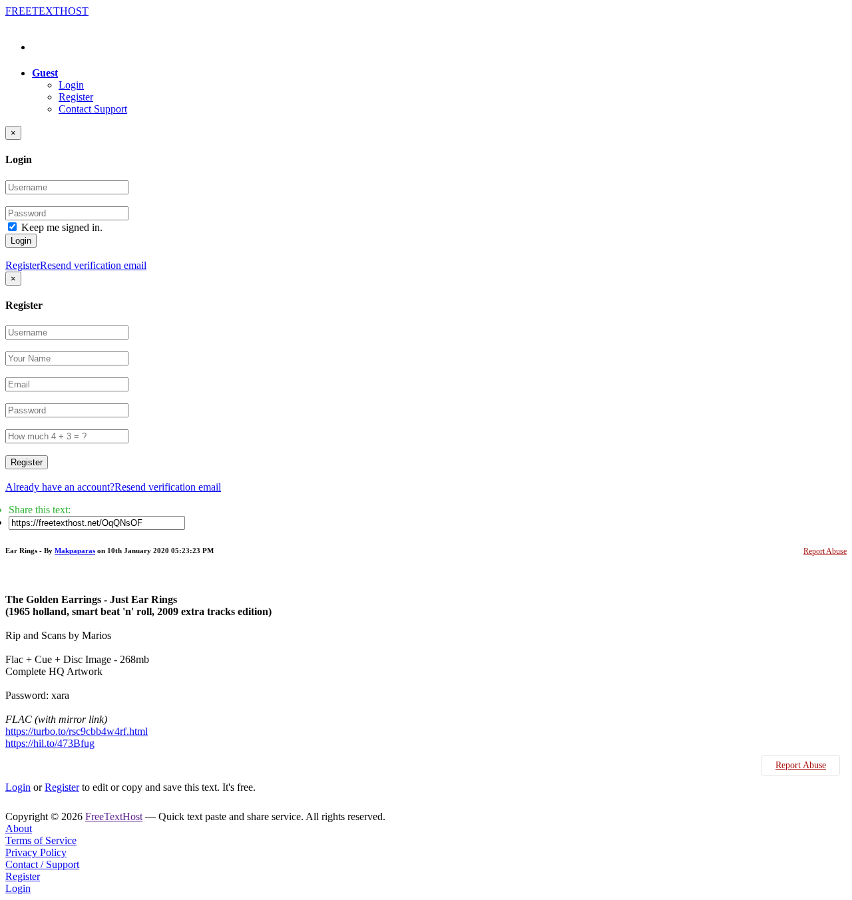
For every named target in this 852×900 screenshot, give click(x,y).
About (18, 828)
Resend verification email (93, 265)
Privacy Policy (36, 852)
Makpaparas (75, 551)
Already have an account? (59, 487)
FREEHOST (47, 11)
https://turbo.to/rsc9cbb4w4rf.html (76, 731)
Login (71, 85)
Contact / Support (42, 864)
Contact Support (93, 108)
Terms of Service (41, 840)
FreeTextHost (113, 816)
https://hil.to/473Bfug (50, 743)
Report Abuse (825, 551)
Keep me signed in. (62, 227)
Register (76, 97)
